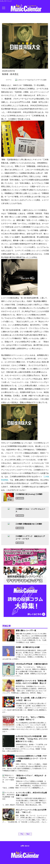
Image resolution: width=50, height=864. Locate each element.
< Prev (21, 834)
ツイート (9, 80)
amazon (20, 498)
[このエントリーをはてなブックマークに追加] (30, 80)
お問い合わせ (25, 846)
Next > (28, 834)
